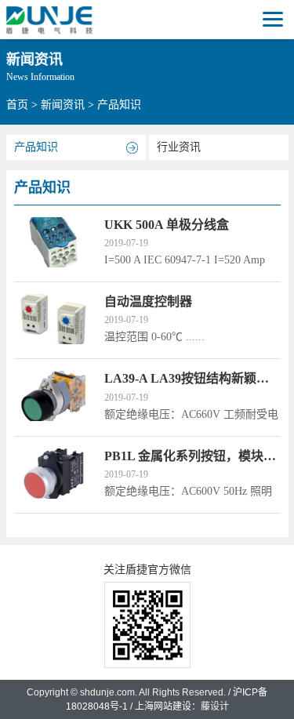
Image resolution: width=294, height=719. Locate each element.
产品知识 (36, 147)
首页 (17, 105)
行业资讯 (179, 147)
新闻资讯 (63, 105)
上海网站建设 (163, 706)
